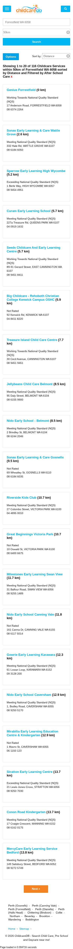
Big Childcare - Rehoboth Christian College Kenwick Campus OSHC (33, 297)
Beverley (30, 916)
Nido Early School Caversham (29, 695)
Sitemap (26, 928)
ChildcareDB (22, 935)
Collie (59, 912)
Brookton (44, 916)
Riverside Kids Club (21, 497)
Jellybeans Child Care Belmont (30, 384)
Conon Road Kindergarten (26, 812)
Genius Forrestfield (21, 90)
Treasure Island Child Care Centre (32, 340)
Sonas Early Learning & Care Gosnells (35, 457)
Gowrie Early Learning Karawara (31, 655)
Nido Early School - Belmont (28, 421)
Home (13, 928)
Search (36, 41)
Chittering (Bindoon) (39, 912)
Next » (36, 888)
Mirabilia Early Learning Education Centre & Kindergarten (32, 733)
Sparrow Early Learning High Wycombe (36, 171)
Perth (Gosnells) (18, 905)
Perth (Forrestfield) (19, 909)
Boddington (32, 919)
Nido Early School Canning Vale (30, 614)
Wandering (14, 919)
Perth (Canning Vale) (44, 905)
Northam (15, 916)
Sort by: (36, 56)
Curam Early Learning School (29, 211)
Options (11, 56)
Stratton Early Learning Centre (29, 772)
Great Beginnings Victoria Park (30, 534)
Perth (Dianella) (44, 909)
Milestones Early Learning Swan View (35, 574)
